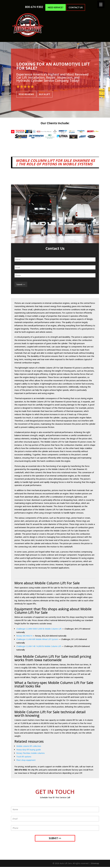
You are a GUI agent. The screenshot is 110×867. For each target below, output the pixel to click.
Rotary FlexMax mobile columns (30, 753)
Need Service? (55, 7)
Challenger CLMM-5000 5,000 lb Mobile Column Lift (38, 628)
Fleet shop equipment (26, 760)
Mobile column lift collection (28, 746)
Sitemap (95, 863)
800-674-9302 (34, 6)
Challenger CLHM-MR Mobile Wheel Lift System (37, 639)
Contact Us (76, 7)
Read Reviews (26, 94)
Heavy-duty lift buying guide (28, 749)
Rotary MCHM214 (24, 635)
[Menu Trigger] (100, 4)
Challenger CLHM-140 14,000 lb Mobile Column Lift (38, 646)
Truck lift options (23, 756)
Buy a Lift (44, 94)
